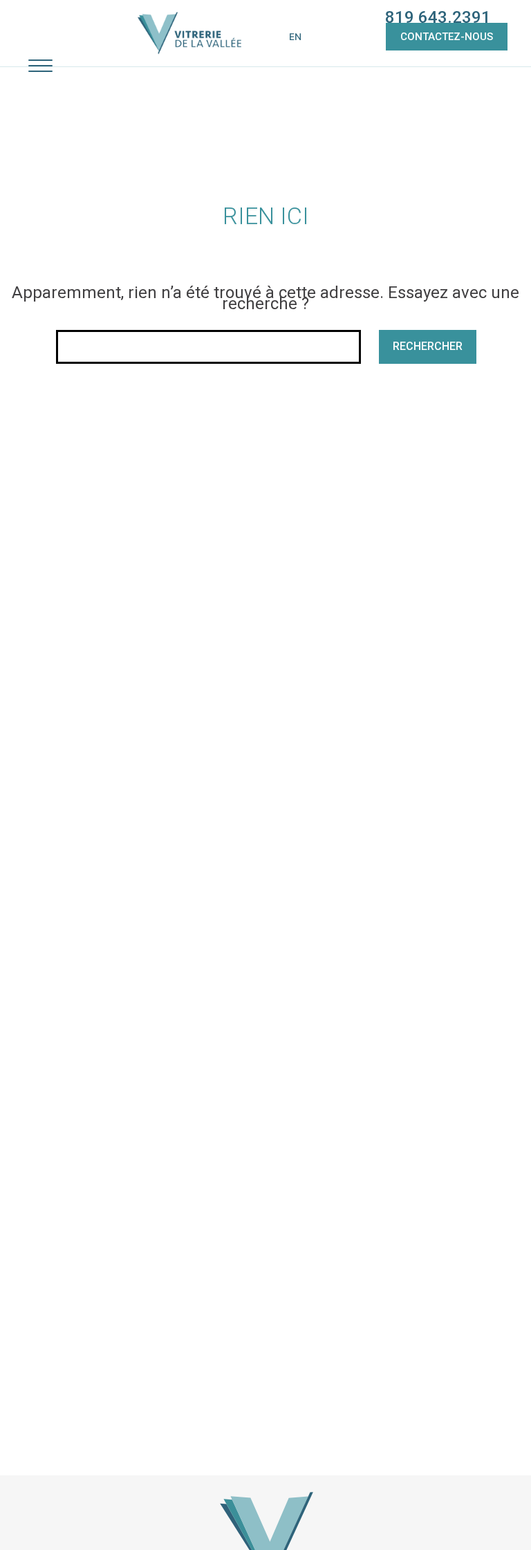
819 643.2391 (438, 17)
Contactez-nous (446, 36)
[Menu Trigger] (40, 65)
